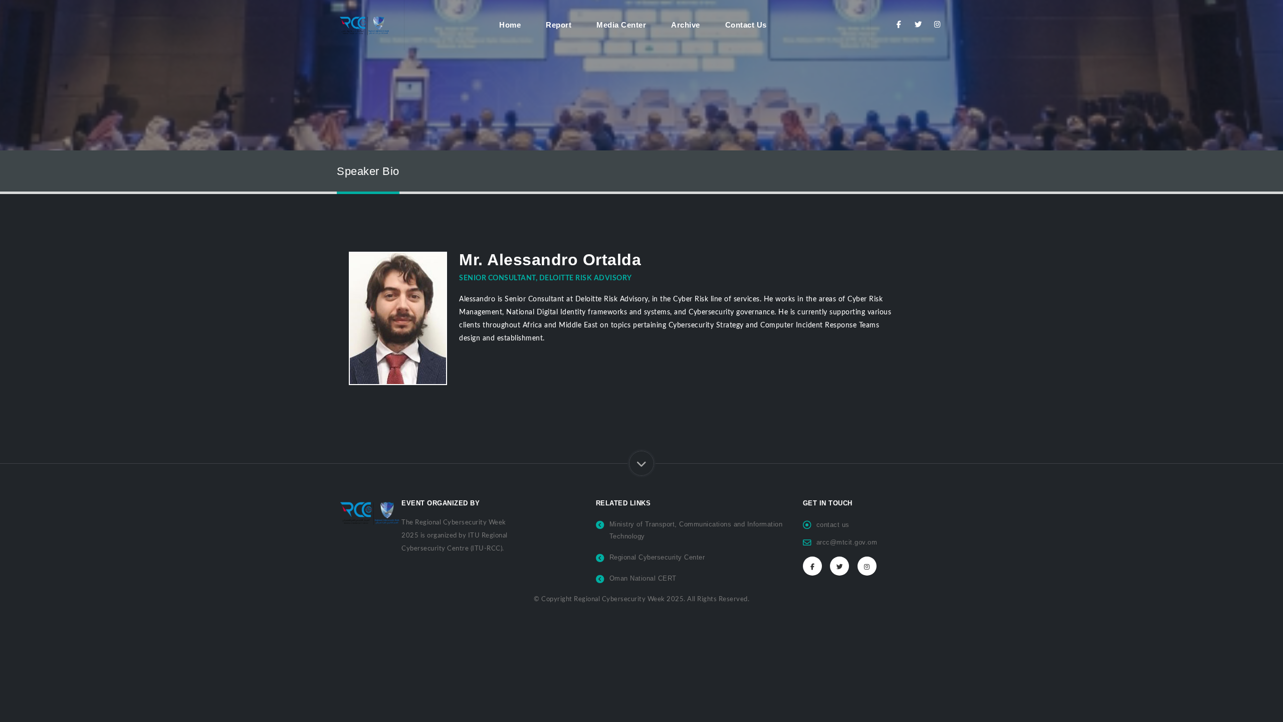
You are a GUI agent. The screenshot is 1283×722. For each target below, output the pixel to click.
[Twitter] (918, 25)
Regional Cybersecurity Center (657, 557)
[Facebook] (899, 25)
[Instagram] (937, 25)
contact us (832, 524)
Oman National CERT (643, 578)
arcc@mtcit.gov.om (847, 542)
